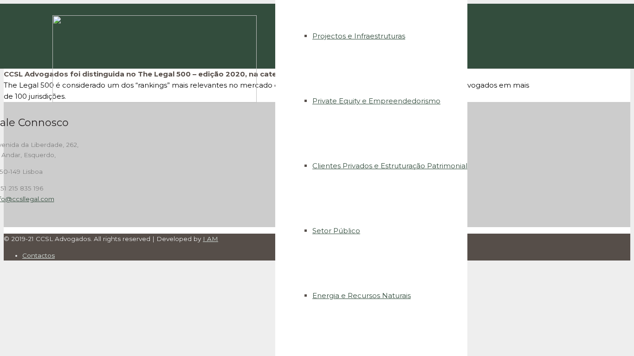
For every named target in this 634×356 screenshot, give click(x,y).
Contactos (38, 255)
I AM (210, 238)
